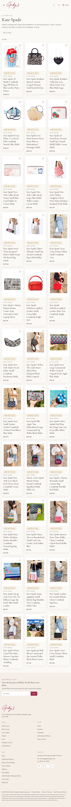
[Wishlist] (59, 5)
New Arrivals (5, 729)
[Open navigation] (4, 5)
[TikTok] (52, 766)
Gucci (3, 739)
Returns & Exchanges (8, 762)
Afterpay (4, 769)
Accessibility (5, 772)
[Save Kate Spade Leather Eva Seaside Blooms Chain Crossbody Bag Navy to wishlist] (66, 560)
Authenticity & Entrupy (44, 736)
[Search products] (54, 5)
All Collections (6, 746)
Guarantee (40, 732)
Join (34, 693)
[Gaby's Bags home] (13, 5)
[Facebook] (39, 766)
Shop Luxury (6, 726)
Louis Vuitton (6, 732)
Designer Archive (7, 742)
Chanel (4, 736)
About (39, 726)
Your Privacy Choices (60, 792)
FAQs (3, 756)
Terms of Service (47, 792)
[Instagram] (43, 766)
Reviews (40, 729)
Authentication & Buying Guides (11, 776)
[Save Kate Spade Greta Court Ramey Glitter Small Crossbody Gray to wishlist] (66, 215)
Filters (8, 32)
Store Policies (6, 766)
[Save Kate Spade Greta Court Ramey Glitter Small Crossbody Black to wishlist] (66, 616)
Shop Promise (41, 739)
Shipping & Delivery (8, 759)
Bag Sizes (5, 782)
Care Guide (5, 779)
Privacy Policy (36, 792)
